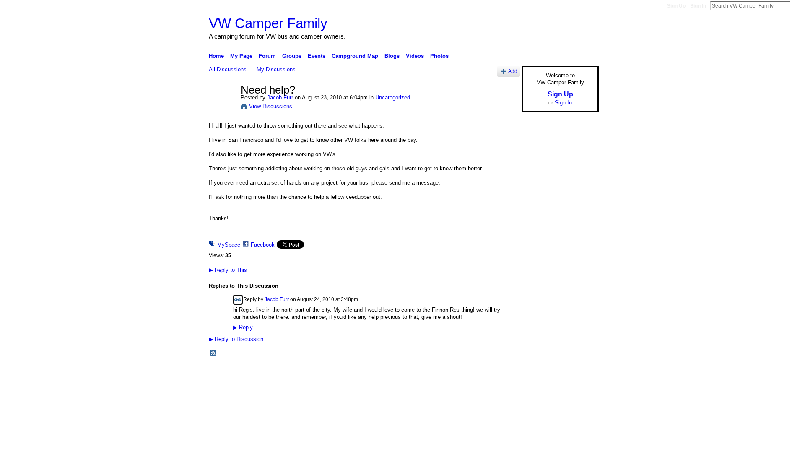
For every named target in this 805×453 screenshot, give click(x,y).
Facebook (263, 245)
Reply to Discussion (236, 339)
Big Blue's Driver (272, 372)
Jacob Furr (280, 97)
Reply (243, 328)
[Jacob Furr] (222, 107)
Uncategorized (392, 97)
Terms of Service (580, 372)
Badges (503, 372)
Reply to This (228, 270)
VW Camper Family (268, 23)
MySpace (228, 245)
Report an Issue (537, 372)
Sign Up (676, 6)
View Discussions (270, 106)
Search (797, 5)
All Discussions (228, 69)
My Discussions (276, 69)
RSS (213, 353)
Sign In (698, 6)
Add (512, 71)
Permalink (238, 300)
